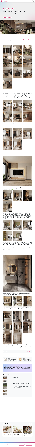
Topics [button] (5, 444)
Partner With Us (21, 444)
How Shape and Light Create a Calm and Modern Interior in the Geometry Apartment (22, 387)
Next (31, 424)
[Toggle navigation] (33, 1)
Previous (29, 424)
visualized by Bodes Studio (24, 39)
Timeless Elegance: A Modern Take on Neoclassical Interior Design (22, 393)
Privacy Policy (9, 444)
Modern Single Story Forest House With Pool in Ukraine (21, 383)
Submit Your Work (29, 444)
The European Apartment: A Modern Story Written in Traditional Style (21, 377)
